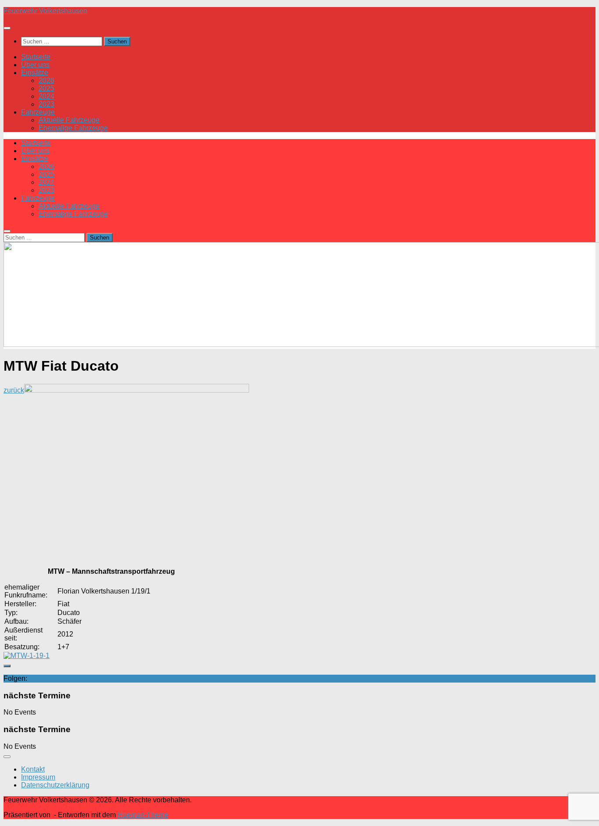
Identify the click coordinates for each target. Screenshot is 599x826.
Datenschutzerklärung (55, 785)
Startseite (35, 57)
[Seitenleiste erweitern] (7, 666)
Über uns (35, 64)
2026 (46, 80)
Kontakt (33, 769)
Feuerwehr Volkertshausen (45, 10)
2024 (46, 96)
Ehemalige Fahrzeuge (73, 128)
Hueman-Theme (143, 815)
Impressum (38, 777)
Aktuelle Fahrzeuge (69, 120)
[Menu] (7, 28)
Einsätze (34, 72)
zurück (14, 390)
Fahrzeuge (38, 112)
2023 (46, 104)
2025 (46, 88)
